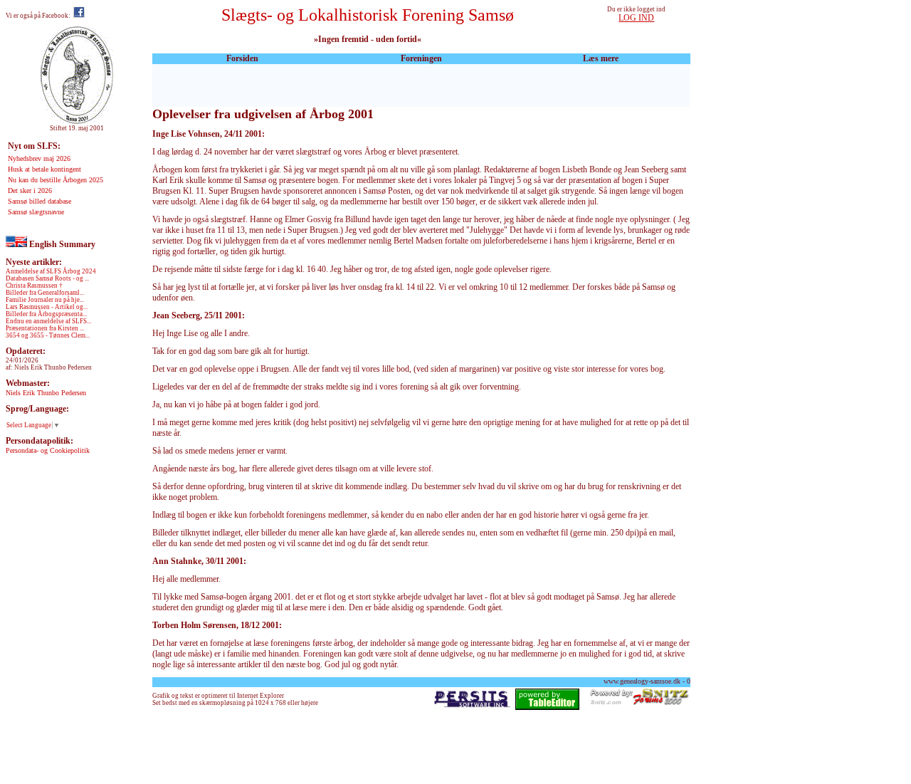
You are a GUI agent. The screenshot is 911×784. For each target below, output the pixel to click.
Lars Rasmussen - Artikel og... (47, 306)
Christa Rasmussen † (34, 285)
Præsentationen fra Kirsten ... (45, 328)
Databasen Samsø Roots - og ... (47, 278)
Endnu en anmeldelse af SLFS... (48, 321)
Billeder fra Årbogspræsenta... (46, 314)
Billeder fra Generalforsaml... (45, 292)
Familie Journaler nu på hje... (45, 299)
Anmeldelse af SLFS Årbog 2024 (51, 271)
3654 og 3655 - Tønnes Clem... (48, 335)
